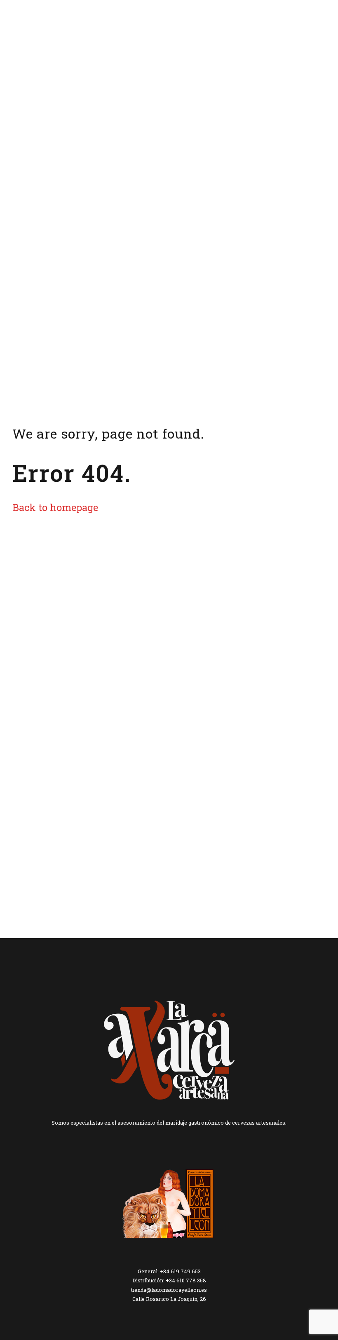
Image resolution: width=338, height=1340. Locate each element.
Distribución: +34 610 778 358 (169, 1280)
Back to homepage (55, 507)
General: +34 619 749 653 (169, 1271)
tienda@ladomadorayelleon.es (169, 1289)
